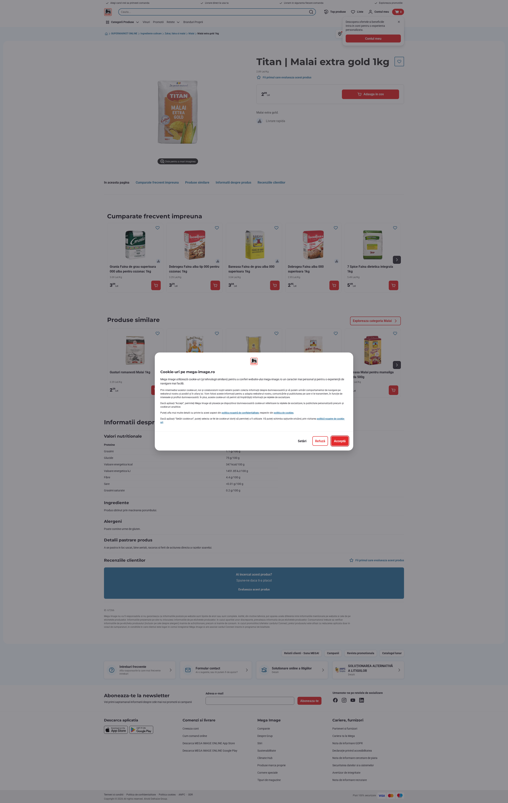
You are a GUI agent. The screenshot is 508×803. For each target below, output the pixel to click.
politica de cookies (283, 412)
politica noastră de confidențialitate (240, 412)
